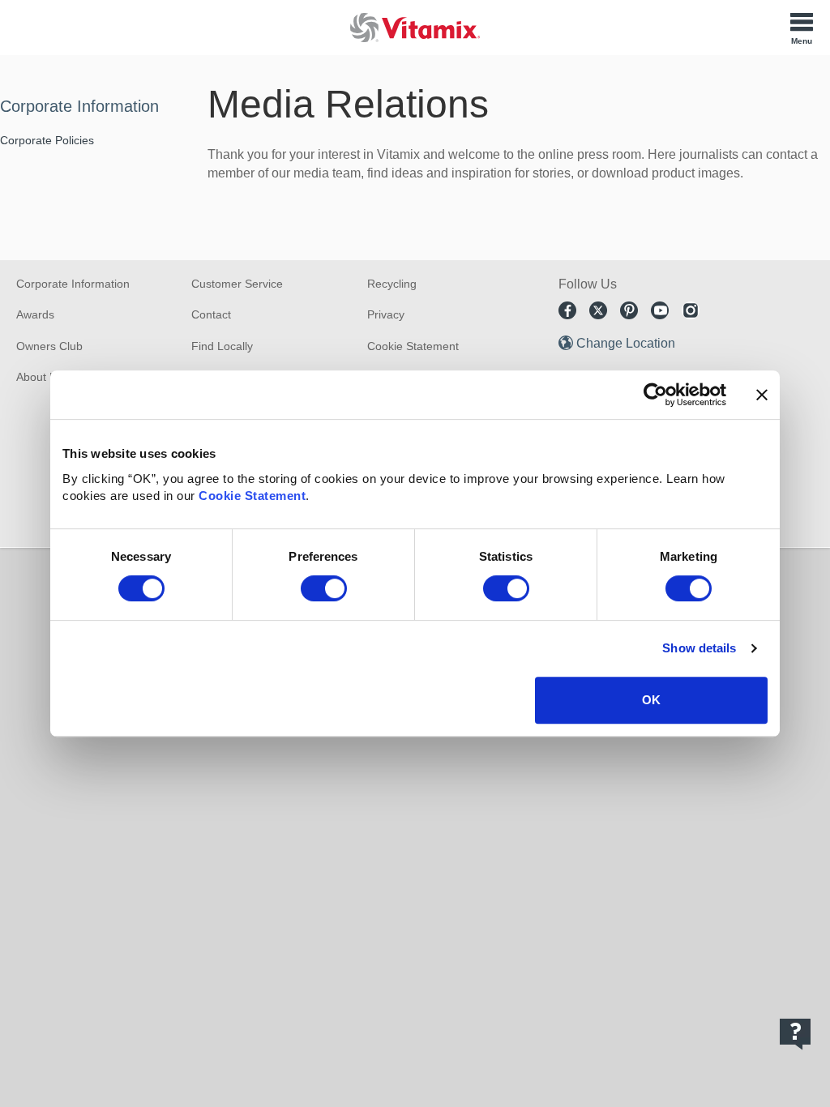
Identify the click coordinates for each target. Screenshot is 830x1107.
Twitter (598, 310)
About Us (39, 376)
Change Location (625, 343)
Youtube (660, 310)
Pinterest (629, 310)
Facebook (567, 310)
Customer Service (237, 283)
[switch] (324, 588)
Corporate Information (79, 106)
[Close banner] (762, 394)
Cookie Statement (252, 495)
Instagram (691, 310)
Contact (211, 314)
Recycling (392, 283)
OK (651, 700)
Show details (699, 648)
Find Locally (222, 346)
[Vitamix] (415, 27)
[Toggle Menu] (801, 27)
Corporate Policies (47, 140)
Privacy (385, 314)
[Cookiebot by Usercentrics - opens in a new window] (655, 395)
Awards (35, 314)
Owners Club (49, 346)
